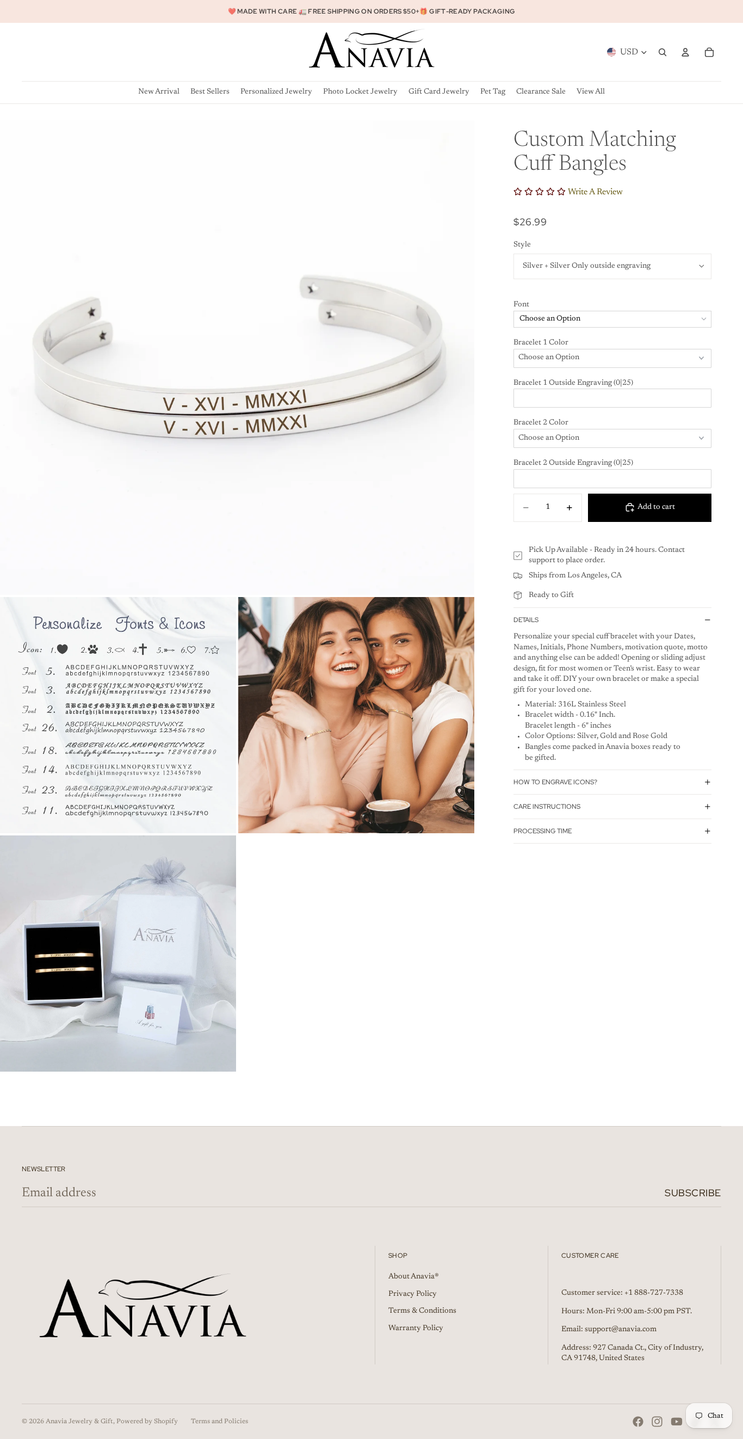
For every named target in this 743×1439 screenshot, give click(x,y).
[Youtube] (676, 1421)
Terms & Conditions (422, 1311)
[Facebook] (638, 1421)
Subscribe (693, 1192)
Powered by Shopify (147, 1421)
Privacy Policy (412, 1294)
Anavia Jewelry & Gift (79, 1421)
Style (522, 245)
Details (525, 619)
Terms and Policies (219, 1421)
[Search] (662, 52)
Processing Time (542, 831)
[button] (612, 305)
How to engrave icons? (555, 782)
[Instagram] (657, 1421)
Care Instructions (546, 806)
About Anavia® (413, 1277)
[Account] (685, 52)
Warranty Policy (415, 1328)
